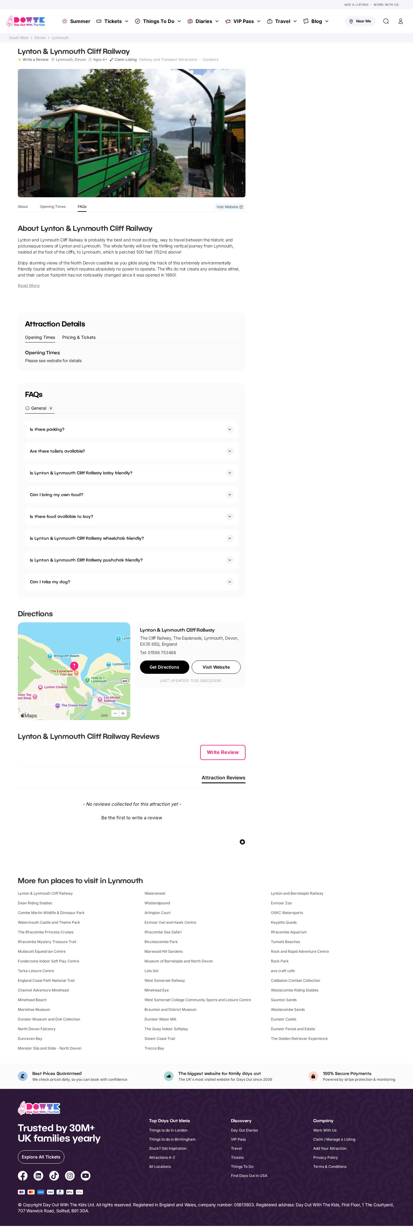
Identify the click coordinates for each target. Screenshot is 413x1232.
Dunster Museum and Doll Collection (49, 1019)
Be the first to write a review (131, 818)
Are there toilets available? (57, 451)
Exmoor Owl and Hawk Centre (170, 922)
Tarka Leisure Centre (36, 970)
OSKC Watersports (287, 912)
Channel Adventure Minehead (43, 990)
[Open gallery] (132, 133)
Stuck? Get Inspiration (168, 1148)
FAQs (82, 206)
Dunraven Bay (30, 1038)
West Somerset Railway (165, 980)
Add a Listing (356, 4)
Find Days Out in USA (249, 1175)
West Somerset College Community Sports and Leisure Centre (198, 1000)
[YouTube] (85, 1176)
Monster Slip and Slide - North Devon (49, 1048)
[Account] (400, 21)
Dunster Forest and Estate (293, 1029)
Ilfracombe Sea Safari (163, 932)
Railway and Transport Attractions (168, 59)
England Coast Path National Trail (46, 980)
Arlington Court (158, 912)
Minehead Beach (32, 1000)
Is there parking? (47, 429)
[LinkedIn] (38, 1176)
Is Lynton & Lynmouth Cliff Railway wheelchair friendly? (87, 538)
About (23, 206)
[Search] (386, 21)
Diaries (204, 21)
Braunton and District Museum (171, 1009)
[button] (132, 817)
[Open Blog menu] (327, 21)
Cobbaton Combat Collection (295, 980)
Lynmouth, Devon (71, 59)
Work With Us (386, 4)
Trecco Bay (154, 1048)
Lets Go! (151, 970)
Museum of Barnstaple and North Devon (179, 961)
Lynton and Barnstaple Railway (297, 893)
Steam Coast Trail (160, 1038)
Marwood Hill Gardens (164, 951)
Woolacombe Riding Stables (294, 990)
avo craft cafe (283, 970)
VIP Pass (243, 21)
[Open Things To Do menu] (180, 21)
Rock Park (280, 961)
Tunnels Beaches (285, 941)
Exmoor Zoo (281, 903)
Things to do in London (168, 1130)
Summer (80, 21)
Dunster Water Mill (160, 1019)
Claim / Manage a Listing (334, 1139)
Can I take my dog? (50, 581)
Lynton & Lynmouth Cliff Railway (45, 893)
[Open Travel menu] (295, 21)
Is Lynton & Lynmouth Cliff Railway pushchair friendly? (86, 559)
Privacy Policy (325, 1157)
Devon (40, 38)
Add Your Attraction (329, 1148)
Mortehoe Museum (34, 1009)
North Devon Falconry (37, 1029)
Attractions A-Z (162, 1157)
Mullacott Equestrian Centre (42, 951)
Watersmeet (155, 893)
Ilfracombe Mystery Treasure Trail (47, 941)
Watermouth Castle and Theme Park (49, 922)
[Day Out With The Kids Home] (26, 21)
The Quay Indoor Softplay (166, 1029)
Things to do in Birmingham (172, 1139)
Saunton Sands (284, 1000)
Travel (282, 21)
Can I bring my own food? (56, 494)
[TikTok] (54, 1176)
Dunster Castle (283, 1019)
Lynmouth (60, 38)
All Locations (160, 1166)
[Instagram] (70, 1176)
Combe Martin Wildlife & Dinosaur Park (51, 912)
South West (18, 38)
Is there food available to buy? (61, 516)
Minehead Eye (157, 990)
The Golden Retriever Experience (299, 1038)
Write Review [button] (223, 752)
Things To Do (158, 21)
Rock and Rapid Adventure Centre (300, 951)
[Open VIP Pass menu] (259, 21)
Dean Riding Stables (35, 903)
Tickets (113, 21)
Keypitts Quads (284, 922)
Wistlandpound (157, 903)
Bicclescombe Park (161, 941)
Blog (316, 21)
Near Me (363, 21)
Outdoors (210, 59)
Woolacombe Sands (288, 1009)
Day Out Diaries (244, 1130)
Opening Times (53, 206)
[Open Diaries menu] (217, 21)
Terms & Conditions (329, 1166)
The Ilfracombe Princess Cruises (45, 932)
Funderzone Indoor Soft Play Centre (48, 961)
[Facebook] (23, 1176)
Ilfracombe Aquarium (289, 932)
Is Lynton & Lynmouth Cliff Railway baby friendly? (81, 472)
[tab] (40, 337)
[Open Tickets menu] (127, 21)
